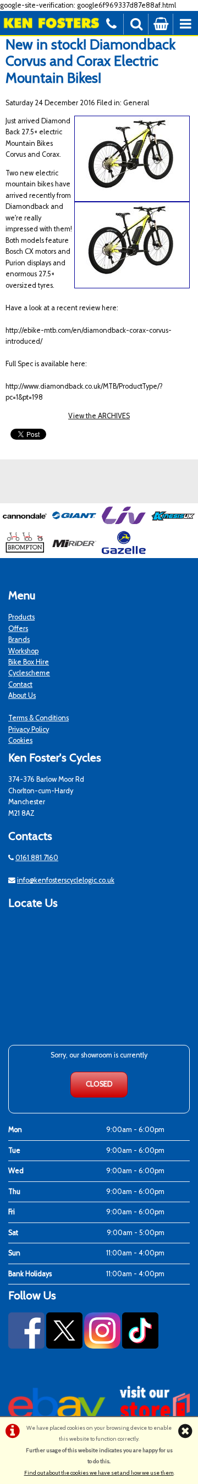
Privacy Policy (28, 729)
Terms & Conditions (38, 718)
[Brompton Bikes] (25, 552)
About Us (22, 695)
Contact (20, 684)
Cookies (20, 740)
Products (21, 617)
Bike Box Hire (28, 662)
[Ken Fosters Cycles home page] (49, 23)
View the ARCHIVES (99, 416)
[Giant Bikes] (74, 525)
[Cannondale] (25, 525)
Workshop (23, 651)
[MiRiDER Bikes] (74, 552)
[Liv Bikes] (124, 525)
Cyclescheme (29, 673)
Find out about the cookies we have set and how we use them (99, 1472)
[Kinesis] (173, 525)
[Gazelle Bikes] (124, 552)
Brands (19, 639)
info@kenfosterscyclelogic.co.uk (65, 880)
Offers (18, 628)
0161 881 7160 (36, 858)
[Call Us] (111, 23)
